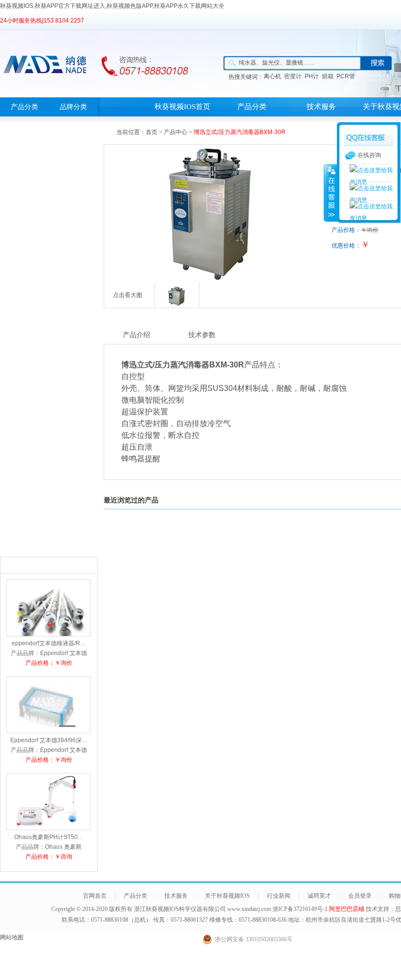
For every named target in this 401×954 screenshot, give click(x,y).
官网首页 (95, 895)
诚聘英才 (319, 895)
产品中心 (175, 132)
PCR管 (345, 76)
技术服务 (321, 107)
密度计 (293, 76)
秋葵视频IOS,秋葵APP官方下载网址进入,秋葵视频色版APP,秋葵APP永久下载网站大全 (112, 5)
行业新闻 (278, 895)
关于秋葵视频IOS (227, 895)
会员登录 (360, 895)
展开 (330, 193)
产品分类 (24, 107)
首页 (151, 132)
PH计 (312, 76)
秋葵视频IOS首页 (182, 107)
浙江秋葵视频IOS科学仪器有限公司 (180, 909)
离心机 (272, 76)
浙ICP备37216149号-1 (300, 909)
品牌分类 (73, 107)
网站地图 (11, 937)
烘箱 (328, 76)
